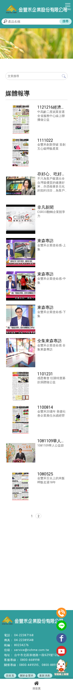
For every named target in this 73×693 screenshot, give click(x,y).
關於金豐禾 (27, 675)
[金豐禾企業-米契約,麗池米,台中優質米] (36, 9)
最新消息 (44, 675)
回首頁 (37, 688)
